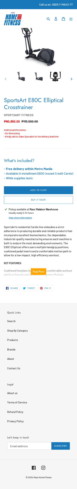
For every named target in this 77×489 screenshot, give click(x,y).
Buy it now (38, 200)
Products (12, 339)
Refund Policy (15, 411)
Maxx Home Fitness (42, 477)
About (10, 358)
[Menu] (71, 18)
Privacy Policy (15, 421)
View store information (20, 217)
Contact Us (13, 368)
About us (12, 393)
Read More (38, 271)
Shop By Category (17, 330)
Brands (11, 349)
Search (11, 321)
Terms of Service (17, 402)
